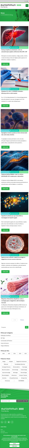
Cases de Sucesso (5, 343)
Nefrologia (15, 372)
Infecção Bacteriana (14, 378)
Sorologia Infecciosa (6, 367)
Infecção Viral (24, 378)
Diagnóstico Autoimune (21, 361)
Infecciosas (7, 381)
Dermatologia (15, 369)
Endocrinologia (24, 369)
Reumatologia (24, 372)
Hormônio (4, 378)
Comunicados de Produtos (6, 340)
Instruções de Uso (4, 432)
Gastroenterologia (6, 372)
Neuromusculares (6, 369)
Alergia (3, 361)
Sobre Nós (3, 431)
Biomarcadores (16, 367)
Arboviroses (14, 375)
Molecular (6, 364)
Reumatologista (5, 375)
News (2, 429)
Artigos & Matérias (5, 346)
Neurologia (24, 367)
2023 (20, 353)
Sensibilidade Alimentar (20, 364)
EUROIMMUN (21, 381)
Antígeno (11, 361)
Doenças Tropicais (23, 375)
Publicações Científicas (6, 335)
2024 (14, 353)
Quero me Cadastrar (22, 401)
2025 (9, 353)
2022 (25, 353)
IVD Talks (3, 338)
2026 (3, 353)
